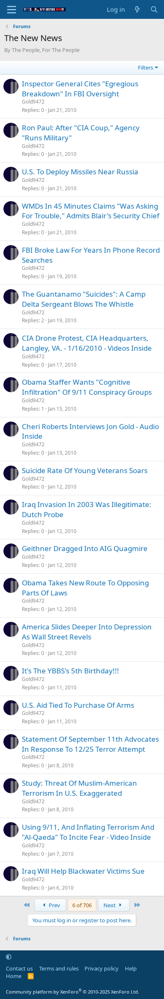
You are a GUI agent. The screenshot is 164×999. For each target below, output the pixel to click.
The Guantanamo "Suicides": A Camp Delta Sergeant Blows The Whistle (83, 299)
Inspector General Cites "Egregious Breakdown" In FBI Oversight (80, 88)
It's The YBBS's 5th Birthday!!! (70, 670)
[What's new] (137, 9)
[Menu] (11, 9)
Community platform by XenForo (72, 992)
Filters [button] (145, 67)
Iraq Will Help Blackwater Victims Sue (83, 871)
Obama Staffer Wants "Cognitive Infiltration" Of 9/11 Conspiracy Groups (87, 387)
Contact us (19, 968)
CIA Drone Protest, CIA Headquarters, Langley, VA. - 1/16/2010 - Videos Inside (87, 343)
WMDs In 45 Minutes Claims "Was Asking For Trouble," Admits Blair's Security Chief (90, 211)
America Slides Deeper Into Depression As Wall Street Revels (87, 632)
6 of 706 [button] (82, 905)
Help (131, 968)
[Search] (154, 9)
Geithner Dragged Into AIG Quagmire (85, 548)
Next (110, 905)
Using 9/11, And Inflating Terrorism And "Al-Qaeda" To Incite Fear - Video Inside (88, 832)
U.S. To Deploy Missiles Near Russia (80, 171)
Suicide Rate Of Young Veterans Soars (85, 470)
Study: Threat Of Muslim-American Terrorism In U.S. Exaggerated (79, 788)
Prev (54, 905)
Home (13, 976)
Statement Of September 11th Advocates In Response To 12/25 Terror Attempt (90, 744)
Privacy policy (102, 968)
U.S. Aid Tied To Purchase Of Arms (78, 705)
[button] (8, 956)
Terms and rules (59, 968)
